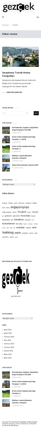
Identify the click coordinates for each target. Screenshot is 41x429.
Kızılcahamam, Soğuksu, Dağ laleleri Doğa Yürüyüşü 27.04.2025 (25, 129)
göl (3, 216)
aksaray (4, 203)
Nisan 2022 (7, 358)
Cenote (23, 424)
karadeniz (19, 219)
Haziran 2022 (8, 351)
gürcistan (16, 216)
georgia (29, 212)
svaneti (28, 228)
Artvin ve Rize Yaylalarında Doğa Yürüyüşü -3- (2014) (23, 138)
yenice (31, 233)
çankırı (12, 237)
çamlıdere (5, 237)
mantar (25, 224)
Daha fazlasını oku (14, 92)
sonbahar (20, 227)
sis (14, 228)
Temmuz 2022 (9, 347)
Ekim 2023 (7, 340)
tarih (34, 227)
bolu (3, 207)
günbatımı (8, 216)
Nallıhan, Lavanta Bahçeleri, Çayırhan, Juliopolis (22, 157)
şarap (16, 237)
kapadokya (6, 220)
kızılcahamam (8, 223)
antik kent (21, 203)
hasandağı (25, 216)
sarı (11, 228)
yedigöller (25, 233)
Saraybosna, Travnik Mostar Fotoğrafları (16, 74)
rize (7, 228)
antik (15, 203)
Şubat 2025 (8, 333)
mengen (30, 224)
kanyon (33, 216)
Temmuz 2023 (9, 344)
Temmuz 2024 (9, 337)
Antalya (10, 203)
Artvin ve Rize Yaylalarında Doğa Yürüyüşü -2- (23, 147)
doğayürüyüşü (20, 207)
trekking (8, 232)
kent (33, 220)
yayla (18, 232)
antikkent (28, 203)
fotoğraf (22, 212)
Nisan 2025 (7, 330)
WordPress (14, 425)
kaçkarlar (28, 220)
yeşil (35, 233)
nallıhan (36, 224)
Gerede (35, 212)
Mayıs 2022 (8, 354)
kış (17, 224)
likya (20, 224)
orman (3, 228)
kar (12, 220)
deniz (8, 207)
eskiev (14, 212)
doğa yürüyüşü (6, 212)
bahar (35, 203)
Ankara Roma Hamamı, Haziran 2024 (25, 165)
